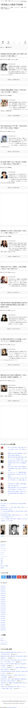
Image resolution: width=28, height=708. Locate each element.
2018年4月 (3, 601)
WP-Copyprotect (13, 707)
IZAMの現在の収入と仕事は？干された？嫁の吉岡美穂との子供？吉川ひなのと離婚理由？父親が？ (17, 462)
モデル (12, 0)
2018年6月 (3, 597)
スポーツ (2, 552)
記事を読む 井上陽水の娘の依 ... (14, 364)
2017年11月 (3, 607)
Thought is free (21, 703)
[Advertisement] (14, 26)
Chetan (8, 707)
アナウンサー (3, 548)
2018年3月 (3, 603)
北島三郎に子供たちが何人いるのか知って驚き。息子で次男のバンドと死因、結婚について (17, 479)
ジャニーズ (25, 1)
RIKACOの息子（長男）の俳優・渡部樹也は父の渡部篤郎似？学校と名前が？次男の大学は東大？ (17, 468)
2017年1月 (3, 626)
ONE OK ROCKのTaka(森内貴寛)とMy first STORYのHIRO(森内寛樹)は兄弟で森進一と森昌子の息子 (14, 305)
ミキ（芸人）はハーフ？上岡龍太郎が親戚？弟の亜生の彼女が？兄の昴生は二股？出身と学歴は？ (17, 474)
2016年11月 (3, 629)
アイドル (23, 0)
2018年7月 (3, 595)
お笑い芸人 (3, 544)
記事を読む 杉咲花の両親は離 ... (14, 115)
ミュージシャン (18, 0)
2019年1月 (3, 590)
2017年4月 (3, 620)
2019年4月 (3, 588)
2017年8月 (3, 612)
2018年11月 (3, 593)
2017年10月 (3, 609)
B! (14, 577)
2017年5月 (3, 618)
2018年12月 (3, 591)
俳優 (6, 0)
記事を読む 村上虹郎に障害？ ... (14, 187)
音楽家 (2, 567)
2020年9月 (3, 586)
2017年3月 (3, 622)
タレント (2, 554)
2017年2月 (3, 624)
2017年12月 (3, 605)
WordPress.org (4, 644)
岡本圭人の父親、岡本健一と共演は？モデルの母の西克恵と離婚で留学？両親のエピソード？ (17, 493)
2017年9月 (3, 610)
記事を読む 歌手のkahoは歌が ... (14, 151)
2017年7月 (3, 614)
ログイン (2, 638)
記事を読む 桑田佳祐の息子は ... (14, 400)
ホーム (2, 0)
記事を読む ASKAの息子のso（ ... (14, 292)
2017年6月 (3, 616)
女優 (9, 0)
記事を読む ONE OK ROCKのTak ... (14, 328)
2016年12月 (3, 628)
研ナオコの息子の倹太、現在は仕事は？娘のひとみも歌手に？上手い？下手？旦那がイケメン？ (17, 449)
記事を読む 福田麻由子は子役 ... (14, 256)
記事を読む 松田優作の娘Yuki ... (14, 79)
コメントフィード (4, 642)
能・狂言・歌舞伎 (4, 565)
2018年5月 (3, 599)
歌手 (2, 563)
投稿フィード (3, 640)
